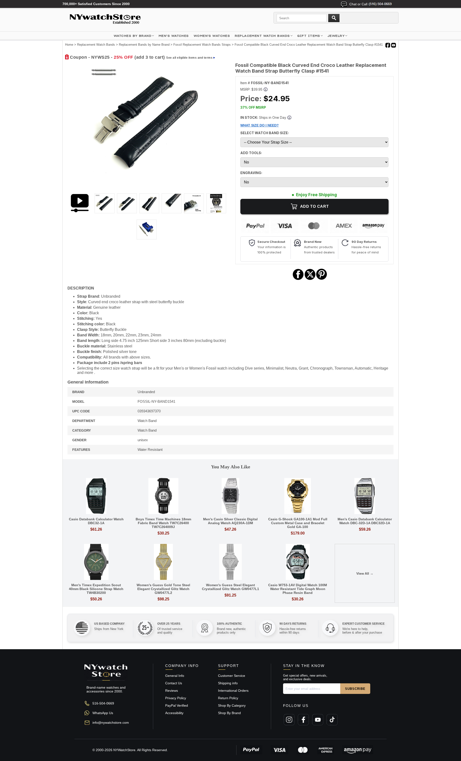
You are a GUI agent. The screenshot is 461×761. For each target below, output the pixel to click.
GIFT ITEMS (308, 36)
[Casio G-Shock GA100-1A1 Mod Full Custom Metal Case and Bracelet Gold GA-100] (298, 496)
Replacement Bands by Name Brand (144, 44)
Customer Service (231, 676)
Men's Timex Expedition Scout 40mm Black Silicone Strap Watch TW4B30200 (96, 589)
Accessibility (174, 713)
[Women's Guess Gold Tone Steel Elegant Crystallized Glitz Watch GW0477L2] (163, 562)
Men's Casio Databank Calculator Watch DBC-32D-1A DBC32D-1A (365, 521)
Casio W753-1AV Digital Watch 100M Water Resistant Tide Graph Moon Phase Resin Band (297, 589)
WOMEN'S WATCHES (212, 36)
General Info (174, 676)
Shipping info (228, 683)
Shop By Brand (229, 713)
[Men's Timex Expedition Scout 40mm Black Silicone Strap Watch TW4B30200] (96, 562)
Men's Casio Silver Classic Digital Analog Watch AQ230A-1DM (230, 521)
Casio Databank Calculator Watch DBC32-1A (96, 521)
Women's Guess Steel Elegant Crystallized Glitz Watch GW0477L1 (230, 587)
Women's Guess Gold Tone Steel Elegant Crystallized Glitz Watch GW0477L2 (163, 589)
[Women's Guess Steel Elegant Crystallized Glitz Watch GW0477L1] (230, 562)
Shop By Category (232, 705)
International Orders (233, 690)
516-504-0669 (103, 703)
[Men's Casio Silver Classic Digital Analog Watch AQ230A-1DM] (230, 496)
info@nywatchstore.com (110, 722)
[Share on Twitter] (310, 279)
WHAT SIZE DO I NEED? (259, 125)
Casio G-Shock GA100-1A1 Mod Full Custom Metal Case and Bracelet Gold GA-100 (297, 523)
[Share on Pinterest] (321, 279)
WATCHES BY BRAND (133, 36)
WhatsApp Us (102, 713)
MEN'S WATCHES (174, 36)
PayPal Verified (176, 705)
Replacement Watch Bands (262, 36)
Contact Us (173, 683)
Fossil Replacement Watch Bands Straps (202, 44)
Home (69, 44)
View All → (364, 573)
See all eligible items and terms (189, 57)
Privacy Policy (175, 698)
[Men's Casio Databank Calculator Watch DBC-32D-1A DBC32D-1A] (365, 496)
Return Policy (228, 698)
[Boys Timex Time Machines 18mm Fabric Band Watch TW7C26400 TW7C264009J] (163, 496)
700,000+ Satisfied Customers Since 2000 (96, 4)
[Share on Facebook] (298, 279)
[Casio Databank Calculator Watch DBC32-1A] (96, 496)
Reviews (171, 690)
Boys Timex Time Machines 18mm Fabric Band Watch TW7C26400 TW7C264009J (163, 523)
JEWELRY (336, 36)
